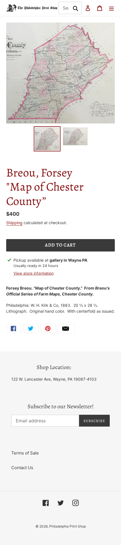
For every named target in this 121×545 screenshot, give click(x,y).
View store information (34, 273)
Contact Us (22, 467)
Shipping (14, 222)
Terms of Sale (25, 453)
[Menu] (111, 8)
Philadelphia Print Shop (67, 526)
